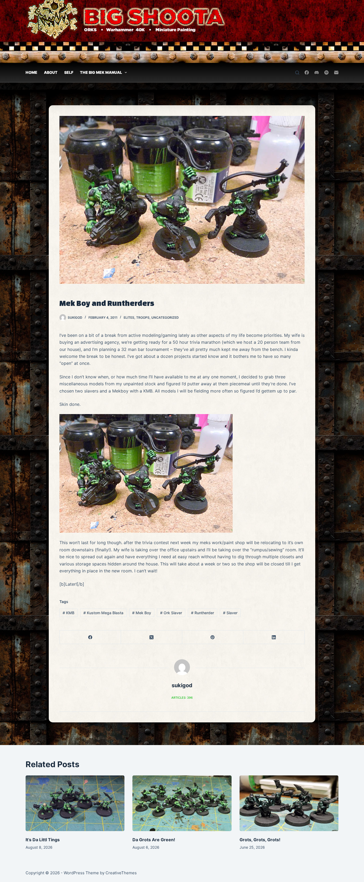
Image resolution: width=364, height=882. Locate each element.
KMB (68, 612)
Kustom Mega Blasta (103, 612)
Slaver (230, 612)
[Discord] (316, 72)
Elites (129, 317)
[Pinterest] (213, 637)
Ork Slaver (171, 612)
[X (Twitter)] (151, 637)
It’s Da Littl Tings (43, 839)
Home (31, 72)
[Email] (336, 72)
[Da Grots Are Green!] (182, 803)
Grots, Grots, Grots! (260, 839)
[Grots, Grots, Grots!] (289, 803)
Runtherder (202, 612)
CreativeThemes (121, 872)
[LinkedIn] (274, 637)
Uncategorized (165, 317)
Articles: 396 (182, 697)
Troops (142, 317)
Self (68, 72)
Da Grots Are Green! (153, 839)
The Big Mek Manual (101, 72)
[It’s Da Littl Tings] (75, 803)
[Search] (297, 73)
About (51, 72)
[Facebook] (307, 72)
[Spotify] (326, 72)
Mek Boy (141, 612)
